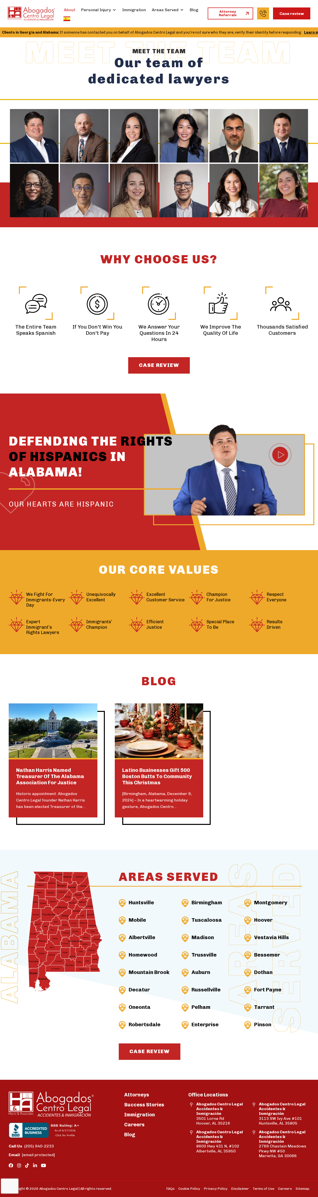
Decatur (139, 989)
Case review (291, 13)
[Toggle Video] (229, 471)
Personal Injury (96, 9)
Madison (203, 937)
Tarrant (264, 1007)
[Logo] (31, 13)
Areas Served (165, 9)
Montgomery (270, 902)
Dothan (263, 972)
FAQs (170, 1189)
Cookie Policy (189, 1189)
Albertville (142, 937)
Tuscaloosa (207, 920)
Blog (194, 9)
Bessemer (267, 955)
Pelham (201, 1007)
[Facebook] (11, 1165)
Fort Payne (267, 989)
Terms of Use (263, 1189)
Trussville (204, 955)
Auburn (201, 972)
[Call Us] (263, 13)
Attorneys (136, 1095)
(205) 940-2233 (31, 1146)
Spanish (66, 18)
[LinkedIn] (35, 1165)
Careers (134, 1125)
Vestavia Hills (271, 937)
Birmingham (207, 902)
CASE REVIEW (159, 365)
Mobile (137, 920)
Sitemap (302, 1189)
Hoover (263, 920)
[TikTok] (27, 1165)
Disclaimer (240, 1189)
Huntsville (141, 902)
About (69, 9)
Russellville (206, 989)
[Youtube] (43, 1165)
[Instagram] (19, 1165)
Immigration (134, 9)
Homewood (143, 955)
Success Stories (144, 1105)
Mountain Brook (149, 972)
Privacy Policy (215, 1189)
